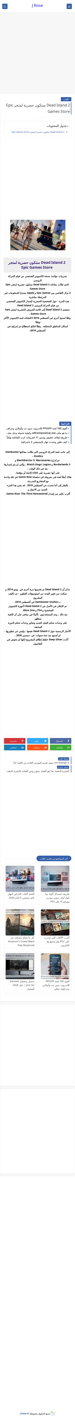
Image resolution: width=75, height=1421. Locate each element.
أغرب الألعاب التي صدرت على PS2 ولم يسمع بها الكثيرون (56, 941)
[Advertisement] (37, 53)
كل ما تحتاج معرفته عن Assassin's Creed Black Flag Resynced (21, 941)
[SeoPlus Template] (52, 1413)
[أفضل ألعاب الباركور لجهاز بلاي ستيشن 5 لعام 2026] (20, 879)
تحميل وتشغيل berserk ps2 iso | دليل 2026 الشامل (22, 985)
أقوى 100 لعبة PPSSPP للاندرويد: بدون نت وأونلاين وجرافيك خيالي (36, 428)
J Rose (37, 5)
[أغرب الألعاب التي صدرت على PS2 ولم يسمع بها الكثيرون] (55, 922)
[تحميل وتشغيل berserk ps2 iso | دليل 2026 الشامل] (20, 966)
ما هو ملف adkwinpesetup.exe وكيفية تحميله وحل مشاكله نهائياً (36, 433)
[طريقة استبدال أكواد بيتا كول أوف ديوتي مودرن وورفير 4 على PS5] (55, 879)
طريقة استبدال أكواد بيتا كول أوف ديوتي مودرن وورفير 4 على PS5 (57, 897)
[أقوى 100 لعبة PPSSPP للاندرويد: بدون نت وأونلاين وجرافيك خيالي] (55, 966)
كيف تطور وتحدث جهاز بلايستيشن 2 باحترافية (44, 442)
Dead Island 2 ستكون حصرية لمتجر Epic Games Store (38, 131)
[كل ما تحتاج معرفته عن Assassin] (20, 922)
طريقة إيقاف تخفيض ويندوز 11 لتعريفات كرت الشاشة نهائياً (37, 437)
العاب (66, 99)
